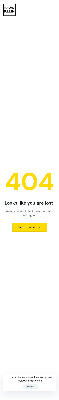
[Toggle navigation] (47, 9)
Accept (30, 386)
